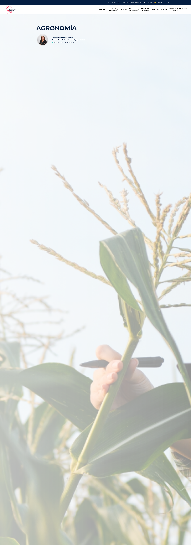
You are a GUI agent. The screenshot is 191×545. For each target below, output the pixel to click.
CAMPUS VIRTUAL (140, 2)
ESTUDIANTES (112, 2)
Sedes (150, 2)
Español (159, 2)
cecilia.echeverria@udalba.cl (64, 42)
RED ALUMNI (130, 2)
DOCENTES (121, 2)
